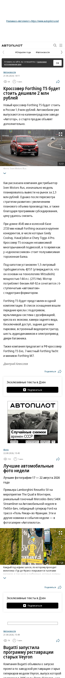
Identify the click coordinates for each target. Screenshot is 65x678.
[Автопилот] (12, 45)
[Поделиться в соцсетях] (58, 82)
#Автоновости (43, 52)
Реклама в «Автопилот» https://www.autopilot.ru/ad (32, 21)
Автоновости (9, 72)
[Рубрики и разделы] (60, 45)
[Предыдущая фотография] (3, 148)
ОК (57, 63)
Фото (6, 449)
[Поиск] (55, 45)
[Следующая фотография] (61, 148)
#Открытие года (23, 52)
